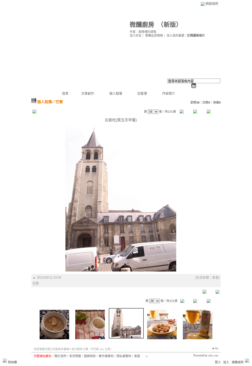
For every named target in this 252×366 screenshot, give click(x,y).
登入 (218, 362)
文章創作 (87, 93)
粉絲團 (12, 362)
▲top (215, 348)
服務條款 (90, 356)
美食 (215, 277)
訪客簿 (142, 93)
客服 (137, 356)
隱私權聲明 (123, 356)
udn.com (213, 355)
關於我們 (60, 356)
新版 (170, 24)
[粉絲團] (5, 361)
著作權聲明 (106, 356)
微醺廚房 (142, 24)
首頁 (65, 93)
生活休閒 (202, 277)
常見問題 (75, 356)
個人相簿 (115, 93)
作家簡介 (168, 93)
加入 (226, 362)
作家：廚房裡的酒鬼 (143, 32)
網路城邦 (211, 3)
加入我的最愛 (175, 35)
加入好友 (136, 35)
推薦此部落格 (154, 35)
